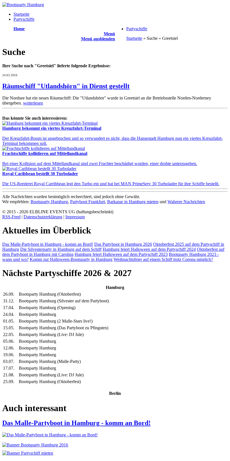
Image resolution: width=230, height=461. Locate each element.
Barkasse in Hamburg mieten (132, 201)
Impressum (75, 216)
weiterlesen (33, 103)
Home (19, 28)
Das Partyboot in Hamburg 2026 (123, 244)
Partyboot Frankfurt (87, 201)
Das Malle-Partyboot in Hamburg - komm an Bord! (47, 244)
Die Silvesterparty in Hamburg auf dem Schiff (61, 249)
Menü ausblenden (98, 38)
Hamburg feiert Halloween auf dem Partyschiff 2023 (121, 254)
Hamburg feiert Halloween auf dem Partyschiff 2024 (149, 249)
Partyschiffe (23, 19)
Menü (109, 33)
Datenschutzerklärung (43, 216)
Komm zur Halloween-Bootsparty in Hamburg (71, 259)
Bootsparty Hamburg (49, 201)
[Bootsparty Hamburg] (23, 4)
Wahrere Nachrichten (186, 201)
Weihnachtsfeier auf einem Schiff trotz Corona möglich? (163, 259)
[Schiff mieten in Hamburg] (27, 453)
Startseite (21, 14)
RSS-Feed (11, 216)
